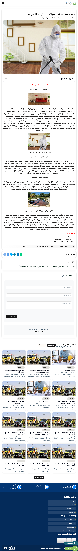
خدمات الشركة (70, 367)
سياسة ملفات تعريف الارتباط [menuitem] (68, 531)
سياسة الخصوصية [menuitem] (70, 519)
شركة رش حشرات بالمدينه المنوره (48, 266)
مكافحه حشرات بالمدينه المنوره (28, 266)
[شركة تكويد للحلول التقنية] (9, 548)
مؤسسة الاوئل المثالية (62, 246)
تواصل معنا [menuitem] (72, 512)
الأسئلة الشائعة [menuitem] (71, 508)
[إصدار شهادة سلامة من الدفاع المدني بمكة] (14, 420)
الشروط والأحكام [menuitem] (71, 527)
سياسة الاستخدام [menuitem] (70, 523)
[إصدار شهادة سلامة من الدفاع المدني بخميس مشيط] (39, 357)
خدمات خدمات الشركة (29, 246)
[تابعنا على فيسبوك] (74, 540)
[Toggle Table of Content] (5, 78)
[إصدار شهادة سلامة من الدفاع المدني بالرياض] (14, 451)
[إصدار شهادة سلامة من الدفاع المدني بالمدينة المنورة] (64, 388)
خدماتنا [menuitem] (73, 505)
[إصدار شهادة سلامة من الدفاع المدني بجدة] (64, 451)
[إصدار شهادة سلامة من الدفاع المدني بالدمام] (39, 451)
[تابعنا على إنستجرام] (64, 540)
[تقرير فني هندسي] (64, 357)
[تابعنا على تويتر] (69, 540)
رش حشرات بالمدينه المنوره (66, 266)
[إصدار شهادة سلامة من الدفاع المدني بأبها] (14, 357)
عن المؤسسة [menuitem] (71, 501)
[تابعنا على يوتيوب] (59, 540)
